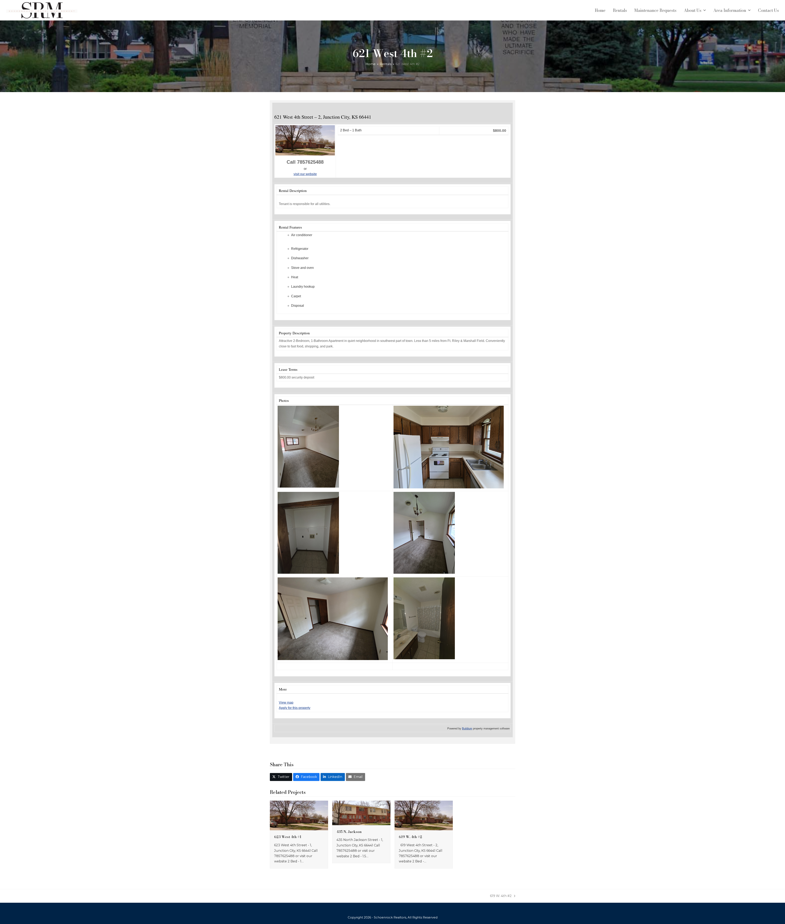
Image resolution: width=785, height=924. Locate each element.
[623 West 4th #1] (299, 815)
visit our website (305, 174)
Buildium (467, 728)
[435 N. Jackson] (361, 813)
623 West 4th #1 (287, 836)
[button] (281, 777)
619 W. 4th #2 (410, 836)
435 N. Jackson (349, 831)
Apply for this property (294, 708)
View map (286, 702)
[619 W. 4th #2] (424, 815)
